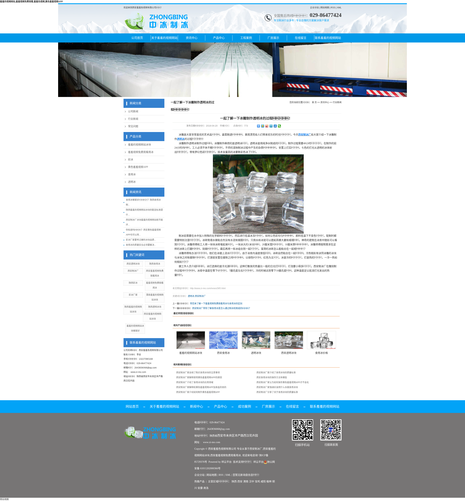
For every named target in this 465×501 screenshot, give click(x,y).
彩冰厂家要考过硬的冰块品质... (141, 240)
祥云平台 (226, 462)
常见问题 (133, 126)
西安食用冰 (223, 352)
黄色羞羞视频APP (138, 167)
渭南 (245, 481)
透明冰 (132, 181)
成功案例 (244, 406)
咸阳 (263, 481)
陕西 (234, 481)
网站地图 (324, 7)
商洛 (206, 488)
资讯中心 (191, 37)
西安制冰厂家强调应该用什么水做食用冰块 (277, 387)
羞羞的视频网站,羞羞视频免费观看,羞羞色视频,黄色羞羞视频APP (31, 1)
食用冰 (132, 174)
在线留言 (300, 37)
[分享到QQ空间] (262, 126)
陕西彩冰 (133, 283)
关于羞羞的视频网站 (164, 37)
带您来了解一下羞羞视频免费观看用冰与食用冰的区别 (216, 303)
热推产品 (199, 481)
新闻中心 (196, 406)
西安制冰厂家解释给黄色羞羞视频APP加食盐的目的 (201, 387)
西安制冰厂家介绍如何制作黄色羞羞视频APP (198, 392)
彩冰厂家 (133, 295)
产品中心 (219, 37)
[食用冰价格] (321, 340)
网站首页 (132, 406)
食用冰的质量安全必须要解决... (141, 245)
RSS (333, 7)
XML (339, 7)
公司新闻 (133, 111)
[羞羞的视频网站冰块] (190, 340)
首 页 (314, 102)
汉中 (251, 481)
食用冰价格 (321, 352)
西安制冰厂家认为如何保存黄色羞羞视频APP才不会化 (282, 382)
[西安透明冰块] (288, 340)
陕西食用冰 (154, 264)
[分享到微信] (279, 126)
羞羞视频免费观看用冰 (140, 152)
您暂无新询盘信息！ (247, 475)
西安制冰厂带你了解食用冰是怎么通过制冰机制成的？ (221, 308)
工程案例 (246, 37)
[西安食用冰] (223, 340)
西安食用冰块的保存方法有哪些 (271, 377)
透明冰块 (256, 352)
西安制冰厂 (133, 271)
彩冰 (130, 159)
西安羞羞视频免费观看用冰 (225, 455)
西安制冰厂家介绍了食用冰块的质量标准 (276, 372)
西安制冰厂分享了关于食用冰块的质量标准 (277, 392)
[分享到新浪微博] (266, 126)
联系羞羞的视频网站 (328, 37)
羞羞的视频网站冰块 (139, 144)
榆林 (269, 481)
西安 (239, 481)
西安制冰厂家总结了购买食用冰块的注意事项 (198, 372)
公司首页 (137, 37)
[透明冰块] (256, 340)
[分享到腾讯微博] (271, 126)
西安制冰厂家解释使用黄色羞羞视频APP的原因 (199, 377)
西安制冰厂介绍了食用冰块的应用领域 (194, 382)
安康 (200, 488)
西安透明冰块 (133, 264)
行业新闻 (133, 118)
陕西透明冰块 (154, 307)
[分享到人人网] (275, 126)
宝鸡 (257, 481)
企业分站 (314, 7)
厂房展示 (273, 37)
